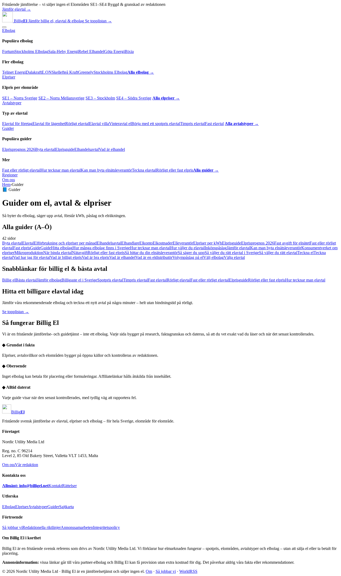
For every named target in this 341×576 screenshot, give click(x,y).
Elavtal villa (99, 123)
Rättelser (69, 485)
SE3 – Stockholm (100, 98)
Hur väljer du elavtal (187, 248)
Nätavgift (80, 252)
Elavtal (28, 243)
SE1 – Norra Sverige (19, 98)
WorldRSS (188, 571)
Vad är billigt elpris (66, 257)
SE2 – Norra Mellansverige (61, 98)
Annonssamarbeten (77, 527)
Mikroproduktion (28, 252)
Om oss (8, 179)
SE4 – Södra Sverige (133, 98)
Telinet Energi (14, 72)
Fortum (8, 51)
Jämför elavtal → (16, 9)
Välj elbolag (213, 257)
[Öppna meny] (4, 27)
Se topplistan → (98, 21)
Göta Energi (114, 51)
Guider (8, 128)
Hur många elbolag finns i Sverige (101, 248)
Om (149, 571)
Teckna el (305, 252)
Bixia (129, 51)
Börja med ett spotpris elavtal (155, 123)
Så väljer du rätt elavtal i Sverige (232, 252)
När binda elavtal (57, 252)
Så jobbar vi (12, 527)
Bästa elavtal (26, 280)
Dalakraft (34, 72)
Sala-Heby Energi (63, 51)
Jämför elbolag (49, 280)
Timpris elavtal (192, 123)
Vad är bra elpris (95, 257)
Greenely (86, 72)
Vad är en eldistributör (153, 257)
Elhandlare (130, 243)
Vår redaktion (26, 464)
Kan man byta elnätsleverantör (106, 170)
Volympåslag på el (187, 257)
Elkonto (146, 243)
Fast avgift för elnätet (292, 243)
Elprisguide (64, 149)
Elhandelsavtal (86, 149)
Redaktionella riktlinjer (41, 527)
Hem (6, 184)
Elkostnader (163, 243)
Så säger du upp (191, 252)
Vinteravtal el (120, 123)
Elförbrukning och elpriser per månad (65, 243)
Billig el (8, 280)
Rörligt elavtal (77, 123)
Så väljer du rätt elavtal (278, 252)
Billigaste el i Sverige (79, 280)
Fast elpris (21, 248)
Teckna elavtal (144, 170)
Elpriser (8, 77)
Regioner (10, 175)
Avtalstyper (11, 103)
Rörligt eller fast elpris (174, 170)
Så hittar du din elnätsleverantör (151, 252)
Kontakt (55, 485)
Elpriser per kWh (207, 243)
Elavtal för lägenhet (49, 123)
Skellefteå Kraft (65, 72)
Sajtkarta (66, 506)
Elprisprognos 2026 (18, 149)
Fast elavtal (214, 123)
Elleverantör (183, 243)
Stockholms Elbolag (31, 51)
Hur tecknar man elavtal (60, 170)
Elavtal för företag (17, 123)
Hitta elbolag (61, 248)
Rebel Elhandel (91, 51)
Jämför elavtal (238, 248)
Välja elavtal (234, 257)
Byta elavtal (45, 149)
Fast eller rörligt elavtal (21, 170)
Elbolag (8, 30)
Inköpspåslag (216, 248)
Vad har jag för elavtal (31, 257)
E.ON (47, 72)
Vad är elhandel (112, 149)
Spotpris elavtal (110, 280)
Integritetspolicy (106, 527)
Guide (35, 248)
